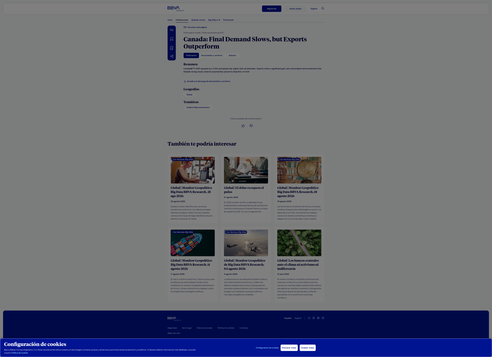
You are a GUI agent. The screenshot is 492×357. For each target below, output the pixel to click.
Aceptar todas (307, 348)
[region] (246, 347)
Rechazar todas (289, 348)
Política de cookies (20, 353)
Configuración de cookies (267, 348)
